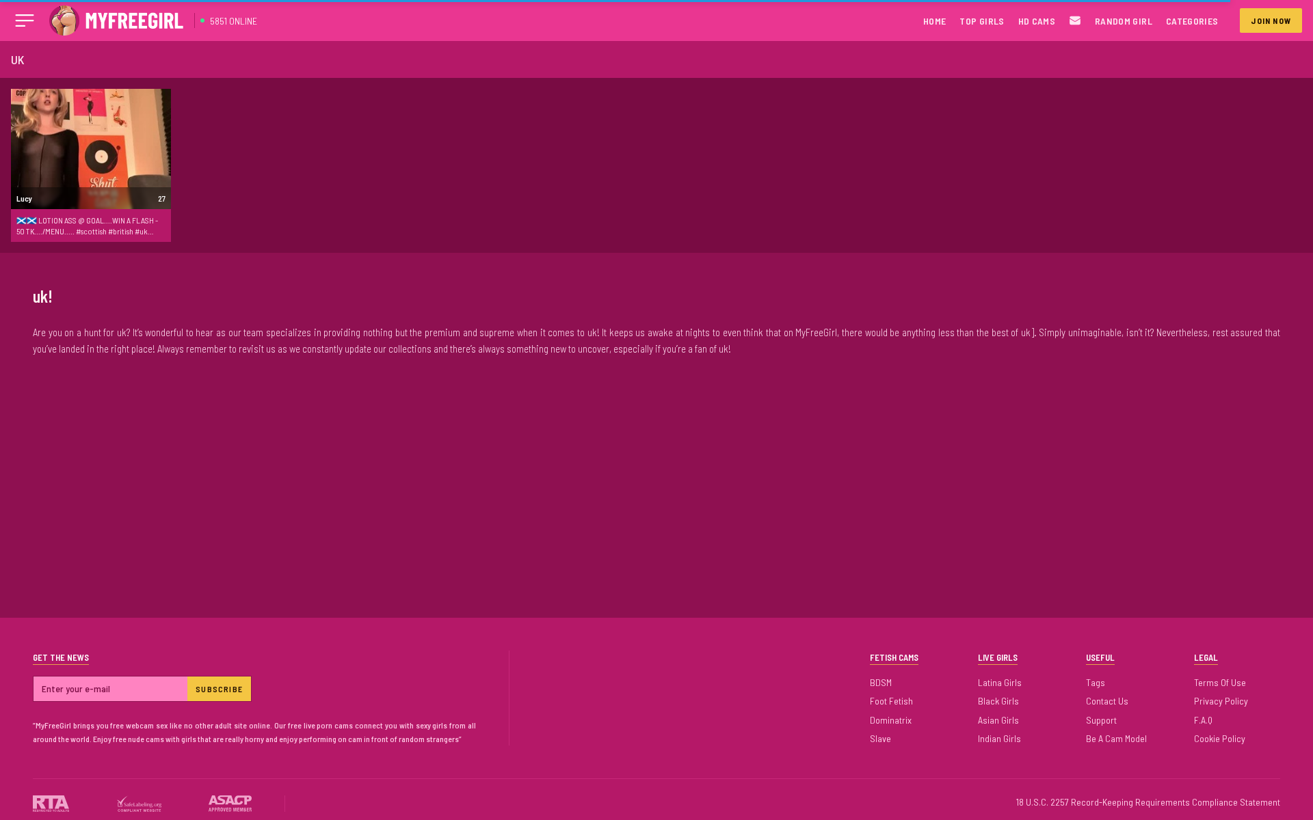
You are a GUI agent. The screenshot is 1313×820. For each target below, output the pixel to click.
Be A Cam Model (1116, 738)
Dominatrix (891, 720)
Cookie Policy (1219, 738)
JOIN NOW (1271, 20)
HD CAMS (1036, 21)
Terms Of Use (1220, 682)
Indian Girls (999, 738)
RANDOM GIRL (1123, 21)
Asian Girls (998, 720)
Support (1101, 720)
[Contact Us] (1075, 21)
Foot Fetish (891, 701)
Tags (1095, 682)
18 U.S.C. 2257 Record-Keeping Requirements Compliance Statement (1148, 802)
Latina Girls (1000, 682)
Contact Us (1107, 701)
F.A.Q (1203, 720)
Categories (1192, 21)
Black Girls (998, 701)
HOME (934, 21)
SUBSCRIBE (219, 689)
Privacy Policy (1221, 701)
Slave (880, 738)
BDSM (881, 682)
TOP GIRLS (981, 21)
